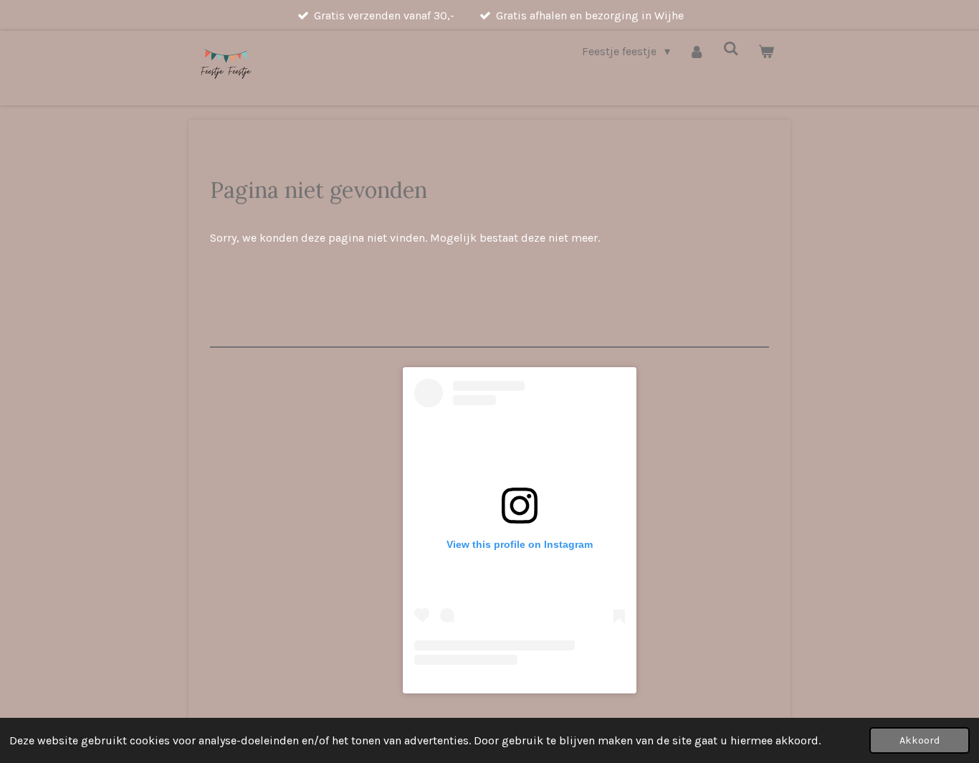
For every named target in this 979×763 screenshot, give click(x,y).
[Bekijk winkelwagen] (766, 51)
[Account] (696, 51)
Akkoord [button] (919, 740)
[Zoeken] (731, 48)
